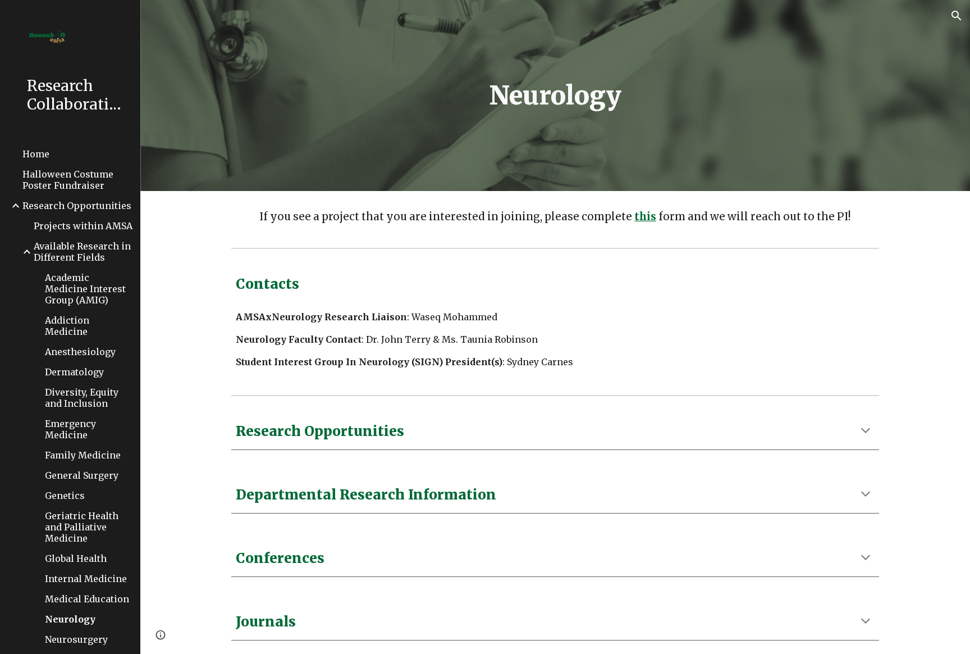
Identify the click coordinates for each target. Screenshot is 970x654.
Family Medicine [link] (83, 455)
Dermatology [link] (74, 372)
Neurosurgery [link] (76, 639)
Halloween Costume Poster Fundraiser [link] (67, 180)
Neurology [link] (70, 619)
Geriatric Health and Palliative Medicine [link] (81, 527)
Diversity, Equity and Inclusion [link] (81, 398)
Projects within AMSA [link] (83, 225)
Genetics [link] (65, 495)
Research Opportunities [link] (76, 205)
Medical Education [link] (87, 599)
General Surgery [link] (81, 475)
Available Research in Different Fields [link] (82, 251)
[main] (555, 96)
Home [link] (35, 154)
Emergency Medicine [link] (70, 429)
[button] (956, 15)
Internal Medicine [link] (86, 578)
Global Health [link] (76, 558)
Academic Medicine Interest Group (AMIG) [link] (85, 289)
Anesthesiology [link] (80, 351)
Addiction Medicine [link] (67, 326)
